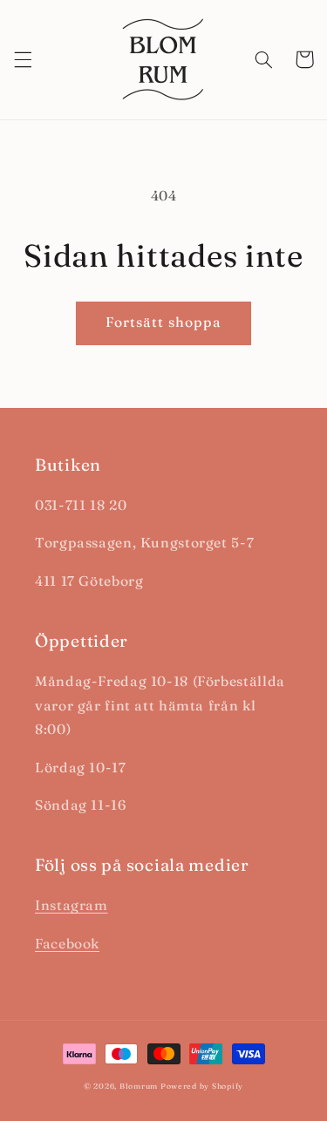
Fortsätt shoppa (164, 322)
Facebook (67, 943)
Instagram (71, 905)
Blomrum (138, 1085)
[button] (23, 59)
